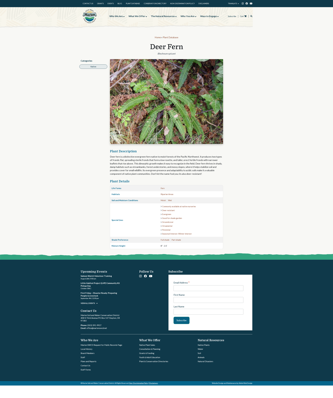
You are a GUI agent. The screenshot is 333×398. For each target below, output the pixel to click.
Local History (86, 349)
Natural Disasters (205, 361)
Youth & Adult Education (149, 357)
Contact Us (85, 365)
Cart (242, 16)
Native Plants (204, 345)
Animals (201, 357)
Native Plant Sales (147, 345)
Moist (163, 200)
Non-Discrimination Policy (138, 383)
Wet (170, 200)
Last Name (179, 306)
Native (93, 66)
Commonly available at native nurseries (179, 206)
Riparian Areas (167, 194)
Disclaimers (153, 383)
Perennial (166, 230)
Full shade (165, 240)
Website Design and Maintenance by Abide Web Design (232, 383)
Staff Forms (86, 369)
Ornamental (167, 226)
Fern (163, 188)
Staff (83, 357)
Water (200, 349)
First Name (179, 294)
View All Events (88, 303)
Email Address (182, 283)
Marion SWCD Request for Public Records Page (101, 345)
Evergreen (166, 214)
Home (158, 37)
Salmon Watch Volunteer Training (96, 276)
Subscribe (232, 16)
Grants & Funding (146, 353)
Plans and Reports (88, 361)
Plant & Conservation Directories (153, 361)
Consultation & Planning (149, 349)
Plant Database (170, 37)
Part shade (176, 240)
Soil (199, 353)
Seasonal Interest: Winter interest (177, 234)
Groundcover (168, 222)
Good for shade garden (172, 218)
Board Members (87, 353)
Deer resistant (168, 210)
